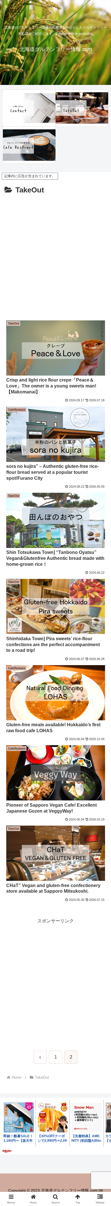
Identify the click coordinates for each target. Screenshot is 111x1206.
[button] (100, 874)
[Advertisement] (55, 255)
